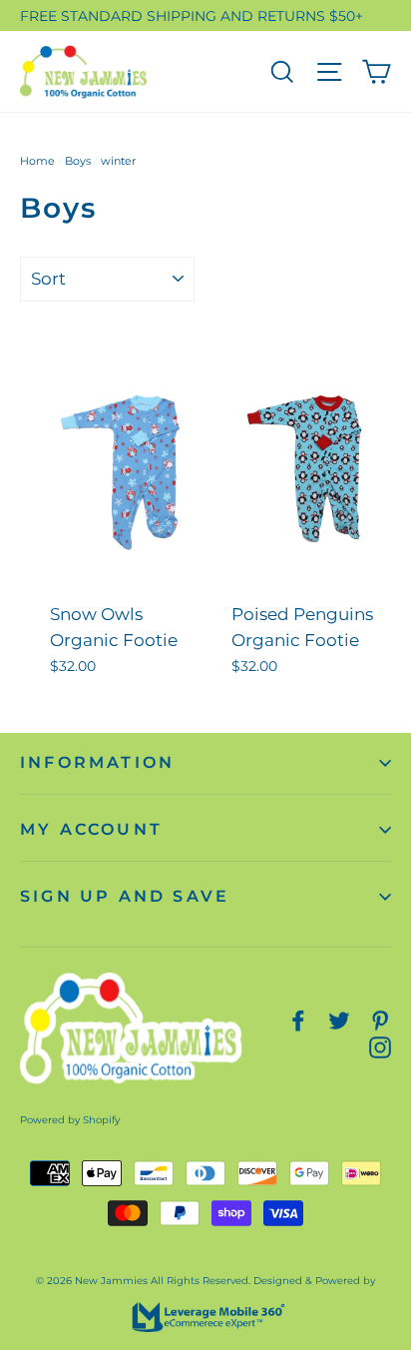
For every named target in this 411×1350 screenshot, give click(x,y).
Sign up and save (124, 896)
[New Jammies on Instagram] (380, 1045)
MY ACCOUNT (91, 829)
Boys (78, 161)
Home (37, 161)
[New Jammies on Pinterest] (380, 1019)
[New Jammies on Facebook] (298, 1019)
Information (97, 762)
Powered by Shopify (70, 1119)
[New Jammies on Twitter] (339, 1019)
